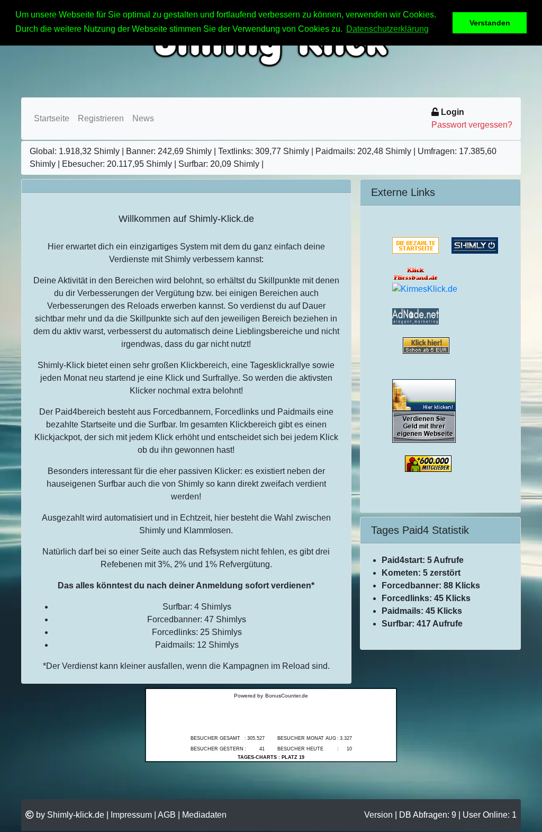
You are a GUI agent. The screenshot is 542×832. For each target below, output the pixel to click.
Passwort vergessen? (471, 124)
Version (378, 814)
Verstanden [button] (489, 23)
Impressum (131, 814)
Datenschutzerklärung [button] (387, 28)
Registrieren (101, 118)
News (143, 118)
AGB (167, 814)
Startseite (51, 118)
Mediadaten (204, 814)
